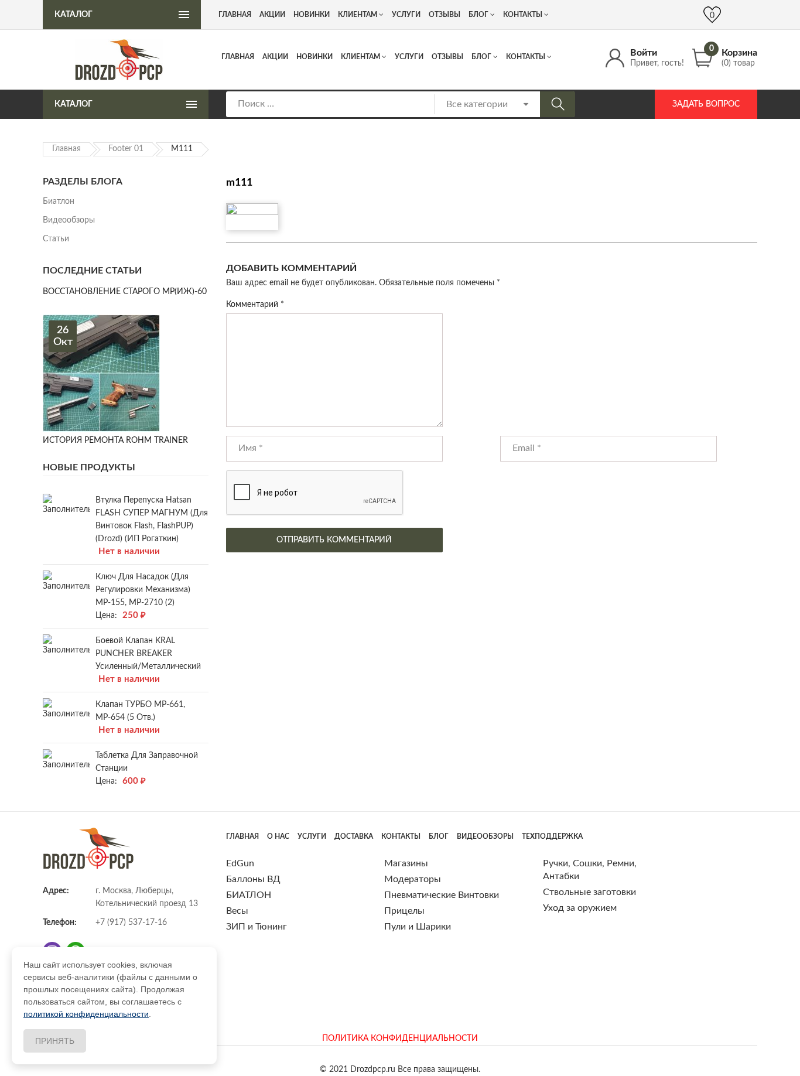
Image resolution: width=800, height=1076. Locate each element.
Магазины (406, 863)
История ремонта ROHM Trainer (115, 440)
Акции (275, 56)
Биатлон (58, 201)
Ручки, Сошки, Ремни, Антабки (590, 870)
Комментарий (255, 304)
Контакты (525, 56)
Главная (237, 56)
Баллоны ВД (253, 879)
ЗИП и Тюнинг (256, 926)
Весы (237, 911)
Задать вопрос (706, 104)
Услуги (409, 56)
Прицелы (404, 911)
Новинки (314, 56)
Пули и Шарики (417, 926)
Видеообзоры (69, 220)
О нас (278, 836)
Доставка (353, 836)
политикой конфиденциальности (86, 1014)
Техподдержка (552, 836)
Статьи (56, 239)
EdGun (240, 863)
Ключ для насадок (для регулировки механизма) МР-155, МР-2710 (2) (142, 590)
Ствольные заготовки (589, 892)
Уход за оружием (580, 908)
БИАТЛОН (248, 895)
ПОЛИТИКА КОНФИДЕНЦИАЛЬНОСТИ (400, 1038)
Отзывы (447, 56)
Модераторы (412, 879)
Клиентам (360, 56)
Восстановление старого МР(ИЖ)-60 (125, 292)
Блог (481, 56)
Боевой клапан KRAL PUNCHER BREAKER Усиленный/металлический (148, 654)
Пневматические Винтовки (441, 895)
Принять (54, 1041)
